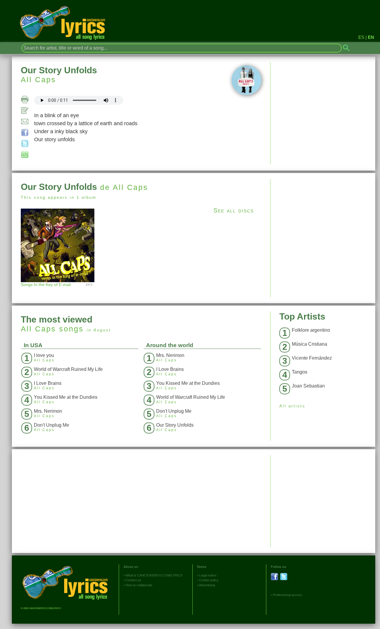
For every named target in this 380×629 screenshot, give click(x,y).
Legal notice (207, 575)
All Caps (38, 79)
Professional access (287, 595)
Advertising (207, 585)
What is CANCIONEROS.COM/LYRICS (154, 575)
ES (361, 37)
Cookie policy (208, 580)
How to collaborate (139, 585)
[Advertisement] (322, 220)
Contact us (133, 580)
